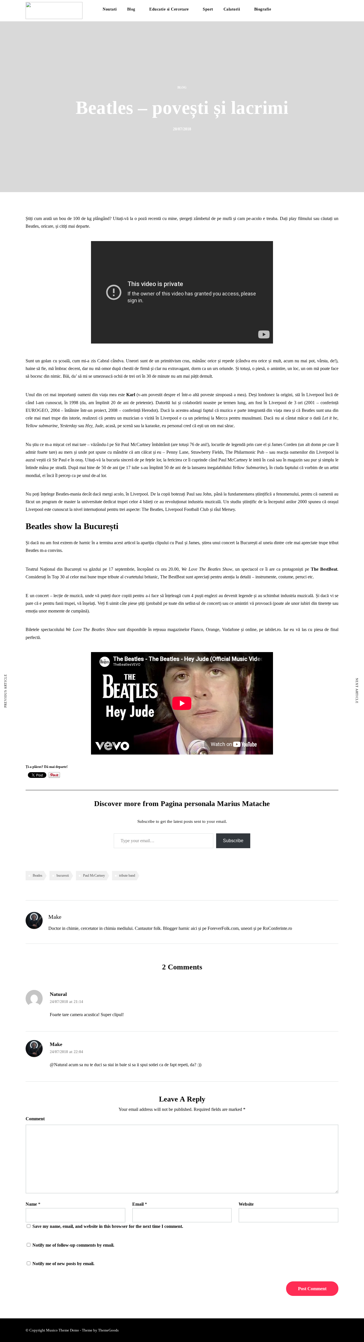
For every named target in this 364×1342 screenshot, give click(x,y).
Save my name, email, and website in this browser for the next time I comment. (107, 1226)
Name (31, 1204)
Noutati (110, 9)
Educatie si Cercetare (169, 9)
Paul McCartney (94, 875)
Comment (35, 1118)
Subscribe (233, 840)
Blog (131, 9)
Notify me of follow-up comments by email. (73, 1245)
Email (138, 1204)
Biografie (262, 9)
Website (246, 1204)
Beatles (37, 875)
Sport (208, 9)
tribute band (127, 875)
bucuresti (63, 875)
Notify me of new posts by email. (63, 1263)
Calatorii (232, 9)
